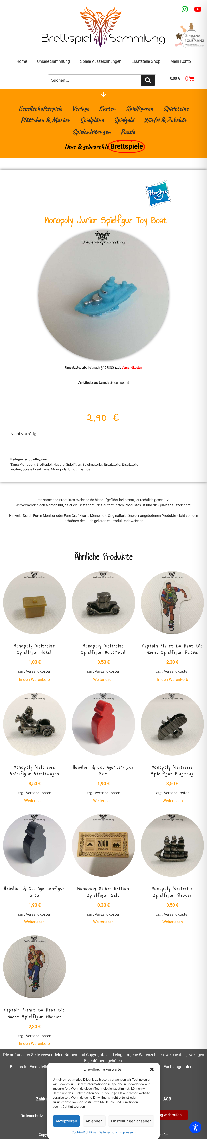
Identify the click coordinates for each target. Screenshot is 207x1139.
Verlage (80, 108)
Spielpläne (92, 119)
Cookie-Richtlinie (84, 1132)
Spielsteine (175, 108)
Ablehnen (94, 1121)
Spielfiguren (139, 108)
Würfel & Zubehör (165, 119)
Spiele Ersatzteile (36, 469)
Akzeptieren (66, 1121)
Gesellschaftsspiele (40, 108)
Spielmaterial (92, 464)
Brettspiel (44, 464)
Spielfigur (73, 464)
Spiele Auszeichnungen (100, 61)
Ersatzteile (112, 464)
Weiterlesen (103, 679)
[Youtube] (197, 9)
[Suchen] (148, 80)
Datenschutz (108, 1132)
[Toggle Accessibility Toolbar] (195, 1127)
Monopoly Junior (63, 469)
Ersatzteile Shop (146, 61)
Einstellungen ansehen (131, 1121)
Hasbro (59, 464)
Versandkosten (132, 368)
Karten (107, 108)
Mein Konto (180, 61)
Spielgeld (124, 119)
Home (21, 61)
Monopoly (27, 464)
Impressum (128, 1132)
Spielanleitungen (91, 131)
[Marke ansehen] (158, 207)
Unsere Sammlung (53, 61)
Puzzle (128, 131)
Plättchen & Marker (45, 119)
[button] (151, 1069)
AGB (167, 1099)
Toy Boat (85, 469)
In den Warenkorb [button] (34, 679)
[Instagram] (184, 9)
